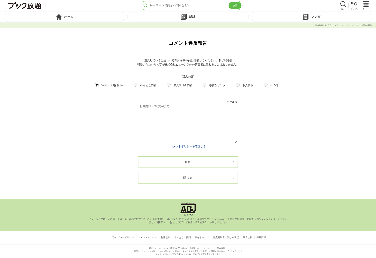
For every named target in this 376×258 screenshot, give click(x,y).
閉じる (188, 177)
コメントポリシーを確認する (188, 146)
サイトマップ (202, 237)
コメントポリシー (147, 237)
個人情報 (247, 85)
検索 (235, 5)
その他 (274, 85)
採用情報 (261, 237)
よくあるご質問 (182, 237)
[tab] (64, 17)
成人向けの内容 (183, 85)
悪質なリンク (217, 85)
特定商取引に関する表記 (226, 237)
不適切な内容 (148, 85)
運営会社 (247, 237)
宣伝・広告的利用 (112, 85)
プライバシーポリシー (122, 237)
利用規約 (165, 237)
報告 (188, 162)
